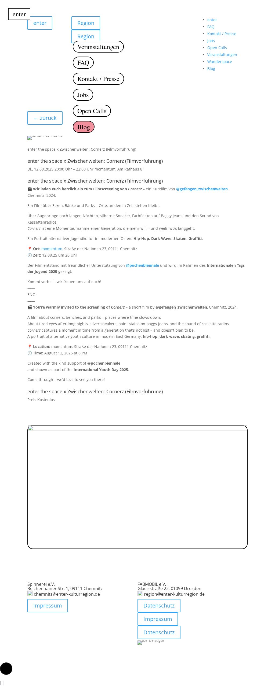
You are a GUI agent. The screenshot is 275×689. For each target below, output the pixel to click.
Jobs (83, 94)
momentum (51, 248)
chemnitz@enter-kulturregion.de (67, 594)
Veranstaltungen (98, 46)
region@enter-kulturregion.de (174, 594)
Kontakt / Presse (98, 78)
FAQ (83, 62)
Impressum (47, 605)
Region (84, 16)
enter (19, 14)
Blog (83, 127)
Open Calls (91, 110)
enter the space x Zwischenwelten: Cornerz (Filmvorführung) (95, 161)
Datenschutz (159, 605)
